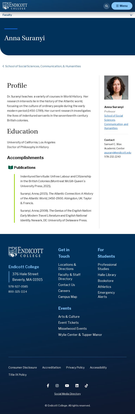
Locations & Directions (67, 267)
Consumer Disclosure (22, 367)
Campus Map (67, 297)
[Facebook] (48, 386)
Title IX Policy (17, 374)
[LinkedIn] (77, 386)
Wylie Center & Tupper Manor (80, 335)
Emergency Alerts (106, 295)
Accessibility (98, 367)
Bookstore (106, 281)
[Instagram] (57, 386)
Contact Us (66, 285)
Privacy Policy (75, 367)
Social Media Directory (67, 393)
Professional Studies (107, 267)
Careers (64, 291)
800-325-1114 (17, 291)
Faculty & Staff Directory (69, 277)
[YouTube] (67, 386)
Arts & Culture (69, 316)
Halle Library (107, 275)
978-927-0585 (18, 286)
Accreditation (51, 367)
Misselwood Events (72, 328)
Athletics (104, 287)
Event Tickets (68, 322)
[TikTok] (86, 386)
